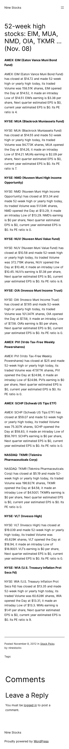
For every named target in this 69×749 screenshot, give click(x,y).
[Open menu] (62, 7)
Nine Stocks (12, 7)
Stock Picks (47, 643)
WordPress (41, 741)
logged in (30, 705)
